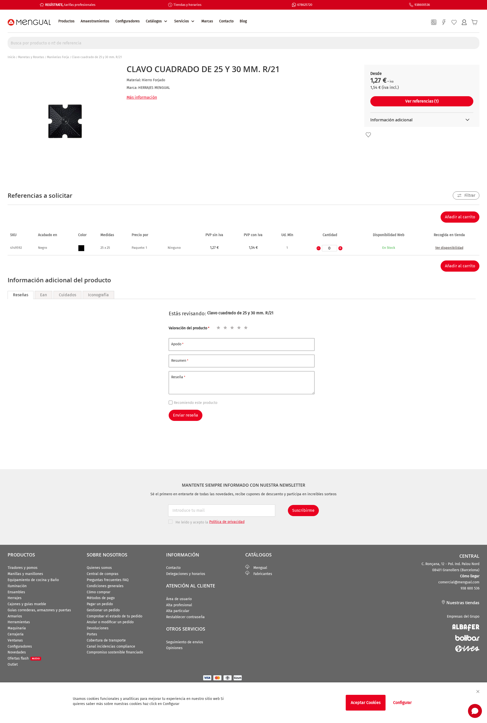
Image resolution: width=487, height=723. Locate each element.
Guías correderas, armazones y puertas (39, 610)
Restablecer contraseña (185, 617)
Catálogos (154, 21)
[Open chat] (475, 711)
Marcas (207, 21)
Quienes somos (99, 568)
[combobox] (243, 43)
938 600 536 (470, 588)
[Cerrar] (477, 691)
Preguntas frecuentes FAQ (108, 580)
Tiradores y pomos (23, 568)
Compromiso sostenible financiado (115, 652)
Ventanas (15, 640)
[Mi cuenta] (464, 22)
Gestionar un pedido (103, 610)
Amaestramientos (95, 21)
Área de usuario (179, 599)
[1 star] (218, 327)
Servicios (181, 21)
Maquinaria (17, 628)
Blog (243, 21)
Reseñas (20, 294)
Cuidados (67, 294)
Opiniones (174, 648)
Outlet (13, 664)
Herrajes (15, 598)
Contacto (226, 21)
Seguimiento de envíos (184, 642)
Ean (43, 294)
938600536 (422, 5)
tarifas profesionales (70, 5)
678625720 (304, 5)
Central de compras (102, 574)
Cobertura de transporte (106, 640)
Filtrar (469, 195)
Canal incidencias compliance (111, 646)
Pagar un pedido (100, 604)
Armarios (15, 616)
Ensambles (16, 592)
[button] (368, 135)
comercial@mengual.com (458, 582)
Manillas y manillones (25, 574)
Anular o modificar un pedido (110, 622)
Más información (142, 97)
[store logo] (29, 22)
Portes (92, 634)
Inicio (11, 57)
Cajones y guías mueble (27, 604)
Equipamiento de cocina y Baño (33, 580)
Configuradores (127, 21)
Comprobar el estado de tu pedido (114, 616)
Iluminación (17, 586)
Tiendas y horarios (187, 5)
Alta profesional (179, 605)
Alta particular (177, 611)
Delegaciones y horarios (185, 574)
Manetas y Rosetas (31, 57)
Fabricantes (260, 574)
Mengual (258, 568)
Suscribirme (303, 510)
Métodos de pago (101, 598)
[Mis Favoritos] (454, 22)
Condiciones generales (105, 586)
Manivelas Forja (58, 57)
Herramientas (19, 622)
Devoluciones (98, 628)
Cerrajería (16, 634)
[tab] (20, 295)
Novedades (17, 652)
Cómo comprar (98, 592)
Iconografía (98, 294)
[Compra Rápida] (444, 22)
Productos (66, 21)
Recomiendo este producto (195, 403)
